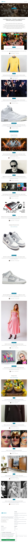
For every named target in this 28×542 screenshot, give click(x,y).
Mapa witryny (25, 536)
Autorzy (2, 526)
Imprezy (14, 98)
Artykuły (15, 511)
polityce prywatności (10, 536)
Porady (14, 73)
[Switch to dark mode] (25, 1)
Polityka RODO (17, 536)
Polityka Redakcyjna (21, 536)
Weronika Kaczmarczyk (3, 527)
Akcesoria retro (14, 8)
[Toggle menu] (26, 1)
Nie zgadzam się (8, 538)
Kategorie (15, 526)
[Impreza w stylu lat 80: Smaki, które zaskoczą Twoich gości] (14, 41)
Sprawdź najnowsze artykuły (14, 131)
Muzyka (14, 152)
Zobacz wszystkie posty (14, 136)
